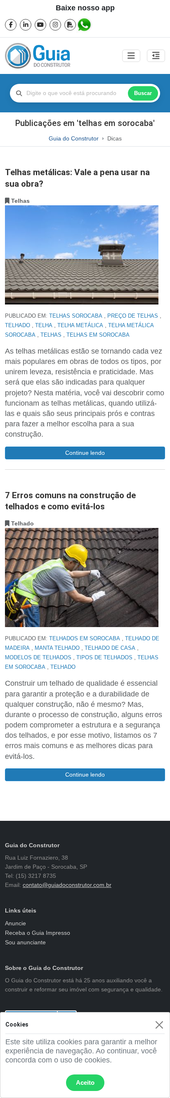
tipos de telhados (104, 658)
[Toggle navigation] (131, 56)
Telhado (17, 325)
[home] (37, 56)
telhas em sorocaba (98, 335)
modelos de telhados (38, 658)
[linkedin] (25, 25)
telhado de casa (110, 648)
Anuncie (15, 923)
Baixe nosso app (85, 8)
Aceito (85, 1082)
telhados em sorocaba (84, 639)
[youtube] (40, 25)
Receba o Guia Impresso (37, 932)
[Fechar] (159, 1024)
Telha (43, 325)
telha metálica (80, 325)
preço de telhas (132, 316)
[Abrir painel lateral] (156, 56)
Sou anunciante (25, 942)
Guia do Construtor (74, 138)
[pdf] (70, 25)
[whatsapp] (85, 25)
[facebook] (11, 25)
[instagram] (55, 25)
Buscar (143, 93)
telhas (50, 335)
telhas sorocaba (75, 316)
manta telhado (57, 648)
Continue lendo (85, 452)
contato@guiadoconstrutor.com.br (67, 885)
